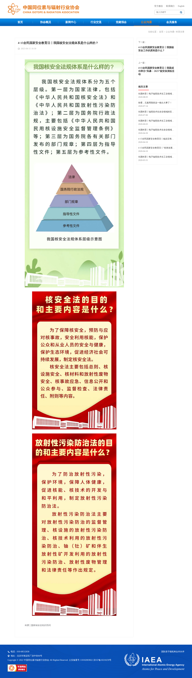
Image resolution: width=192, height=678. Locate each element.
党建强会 (121, 22)
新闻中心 (70, 22)
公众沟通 (146, 22)
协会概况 (45, 22)
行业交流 (96, 22)
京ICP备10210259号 (102, 660)
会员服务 (171, 22)
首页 (20, 22)
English (181, 6)
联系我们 (170, 6)
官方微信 (158, 6)
